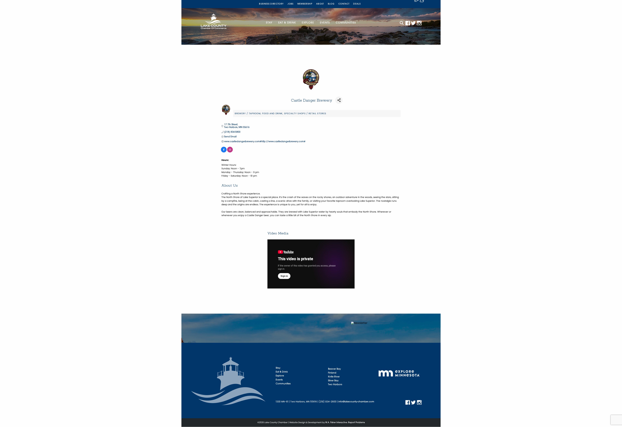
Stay (269, 23)
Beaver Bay (334, 369)
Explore (308, 23)
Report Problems (356, 422)
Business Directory (271, 4)
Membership (304, 4)
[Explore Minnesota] (399, 373)
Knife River (334, 377)
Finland (332, 373)
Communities (346, 23)
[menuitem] (271, 4)
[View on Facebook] (224, 152)
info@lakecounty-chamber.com (356, 402)
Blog (331, 4)
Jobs (290, 4)
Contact (343, 4)
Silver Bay (333, 381)
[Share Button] (339, 100)
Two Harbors (335, 384)
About (320, 4)
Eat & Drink (287, 23)
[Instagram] (419, 23)
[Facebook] (407, 23)
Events (325, 23)
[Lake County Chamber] (213, 21)
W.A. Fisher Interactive (336, 422)
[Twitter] (413, 23)
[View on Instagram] (230, 152)
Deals (357, 4)
